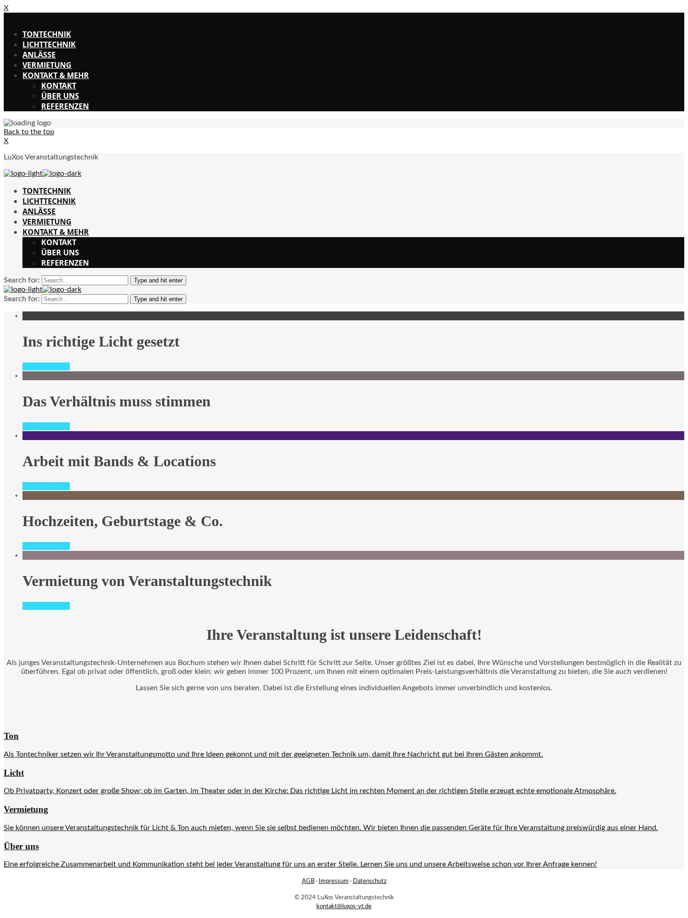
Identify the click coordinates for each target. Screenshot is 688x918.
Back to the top (29, 132)
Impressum (334, 881)
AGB (308, 881)
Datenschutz (370, 881)
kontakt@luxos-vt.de (344, 906)
